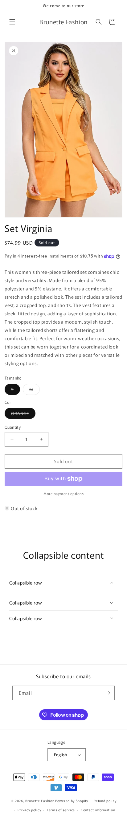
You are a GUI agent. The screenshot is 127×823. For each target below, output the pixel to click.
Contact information (98, 809)
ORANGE (23, 414)
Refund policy (105, 800)
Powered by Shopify (71, 800)
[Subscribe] (107, 693)
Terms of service (61, 809)
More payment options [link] (63, 493)
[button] (12, 22)
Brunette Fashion (39, 800)
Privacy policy (29, 809)
